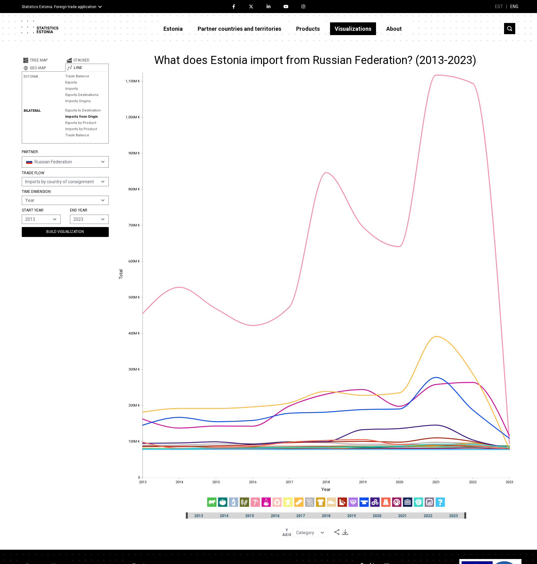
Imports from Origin (81, 117)
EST (499, 6)
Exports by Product (80, 123)
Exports (71, 82)
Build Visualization (65, 232)
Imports (71, 89)
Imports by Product (81, 129)
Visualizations (353, 28)
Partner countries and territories (239, 28)
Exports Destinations (82, 95)
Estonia (173, 28)
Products (308, 28)
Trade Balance (77, 76)
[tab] (43, 60)
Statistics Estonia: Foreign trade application (59, 7)
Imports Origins (78, 101)
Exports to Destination (83, 110)
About (394, 28)
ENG (514, 6)
